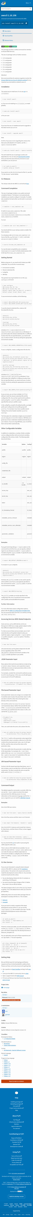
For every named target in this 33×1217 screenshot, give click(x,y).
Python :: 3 (6, 1067)
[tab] (16, 31)
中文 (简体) (23, 1205)
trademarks (10, 1184)
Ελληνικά (12, 1205)
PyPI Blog (15, 1120)
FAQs (16, 1110)
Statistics (16, 1124)
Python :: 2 (6, 1062)
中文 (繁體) (29, 1205)
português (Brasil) (27, 1203)
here (27, 184)
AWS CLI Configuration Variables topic (20, 611)
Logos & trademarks (16, 1126)
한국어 (25, 1206)
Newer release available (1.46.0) (11, 1000)
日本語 (20, 1203)
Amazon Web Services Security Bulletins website (14, 80)
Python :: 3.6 (7, 1074)
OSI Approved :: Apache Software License (15, 1050)
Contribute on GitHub (15, 1140)
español (11, 1203)
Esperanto (20, 1206)
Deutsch (17, 1205)
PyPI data (5, 995)
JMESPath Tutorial (25, 798)
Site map (16, 1188)
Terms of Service (15, 1156)
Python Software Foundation (23, 1184)
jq (13, 843)
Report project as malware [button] (16, 1081)
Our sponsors (16, 1128)
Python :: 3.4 (7, 1071)
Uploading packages (15, 1104)
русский (11, 1206)
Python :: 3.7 (7, 1076)
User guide (16, 1106)
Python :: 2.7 (7, 1065)
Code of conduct (16, 1160)
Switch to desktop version (16, 1196)
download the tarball (24, 157)
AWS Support (20, 976)
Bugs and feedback (16, 1138)
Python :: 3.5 (7, 1072)
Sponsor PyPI (16, 1144)
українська (6, 1205)
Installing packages (16, 1102)
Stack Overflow (16, 969)
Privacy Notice (16, 1162)
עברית (15, 1206)
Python (6, 1060)
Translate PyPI (16, 1142)
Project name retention (16, 1108)
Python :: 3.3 (7, 1069)
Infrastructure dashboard (15, 1122)
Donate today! (16, 1179)
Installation (25, 869)
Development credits (15, 1146)
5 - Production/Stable (9, 1039)
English (6, 1055)
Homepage (6, 987)
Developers (7, 1044)
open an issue (6, 980)
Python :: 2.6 (7, 1063)
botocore (5, 900)
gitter (27, 973)
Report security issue (16, 1158)
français (16, 1203)
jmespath (5, 902)
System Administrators (10, 1045)
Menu (27, 3)
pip (24, 91)
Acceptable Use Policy (16, 1165)
